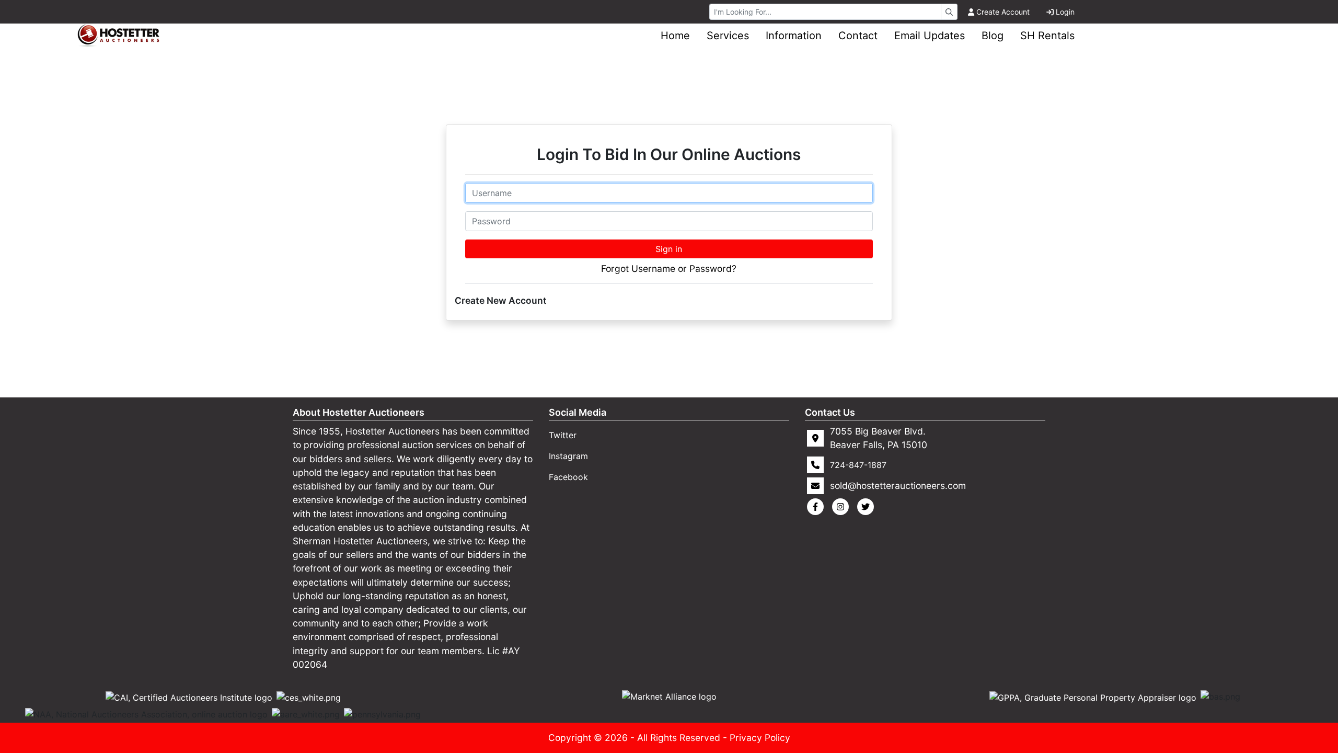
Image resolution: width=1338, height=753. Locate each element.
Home (675, 35)
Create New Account (501, 300)
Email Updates (929, 35)
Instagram (568, 456)
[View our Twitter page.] (867, 506)
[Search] (949, 12)
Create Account (1003, 11)
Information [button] (794, 35)
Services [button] (728, 35)
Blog (993, 35)
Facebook (568, 477)
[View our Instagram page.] (842, 506)
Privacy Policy (760, 737)
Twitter (562, 435)
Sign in (668, 249)
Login (1065, 11)
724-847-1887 (858, 465)
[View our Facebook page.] (817, 506)
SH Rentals (1047, 35)
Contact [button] (858, 35)
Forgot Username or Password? (668, 268)
